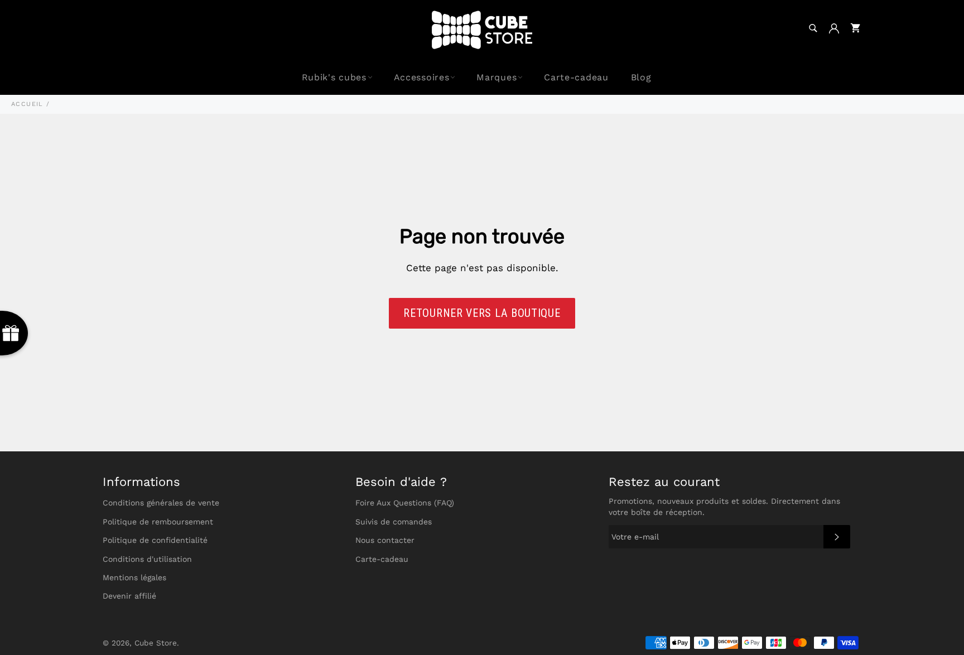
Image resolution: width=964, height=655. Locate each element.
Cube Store (155, 642)
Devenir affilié (129, 595)
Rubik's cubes (334, 77)
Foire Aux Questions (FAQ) (404, 502)
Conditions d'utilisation (147, 559)
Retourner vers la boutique (481, 313)
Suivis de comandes (393, 521)
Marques (496, 77)
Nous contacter (384, 540)
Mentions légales (134, 577)
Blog (641, 77)
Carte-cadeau (576, 77)
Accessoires (422, 77)
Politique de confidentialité (155, 540)
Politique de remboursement (158, 521)
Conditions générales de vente (161, 502)
